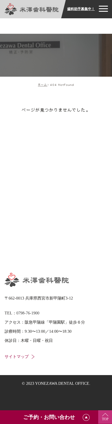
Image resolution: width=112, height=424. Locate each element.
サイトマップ (17, 356)
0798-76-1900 (27, 313)
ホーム (42, 84)
